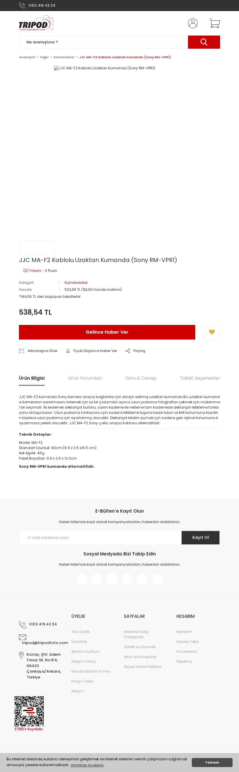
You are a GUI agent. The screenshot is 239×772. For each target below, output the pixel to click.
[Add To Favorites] (212, 332)
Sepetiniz (184, 661)
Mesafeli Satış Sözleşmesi (136, 634)
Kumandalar (76, 282)
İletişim (77, 691)
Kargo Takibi (82, 681)
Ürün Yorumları (85, 378)
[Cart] (213, 23)
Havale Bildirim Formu (90, 671)
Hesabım (184, 631)
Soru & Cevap (141, 378)
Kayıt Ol (200, 537)
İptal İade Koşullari (140, 656)
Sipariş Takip (187, 641)
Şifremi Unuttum (85, 651)
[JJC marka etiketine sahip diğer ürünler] (36, 247)
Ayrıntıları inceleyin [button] (87, 765)
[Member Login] (192, 23)
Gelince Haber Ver (107, 332)
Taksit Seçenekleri (200, 378)
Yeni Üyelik (80, 631)
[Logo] (36, 23)
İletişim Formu (83, 661)
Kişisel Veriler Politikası (143, 666)
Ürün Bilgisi (32, 378)
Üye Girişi (79, 641)
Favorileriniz (186, 651)
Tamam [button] (212, 762)
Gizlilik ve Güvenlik (140, 646)
